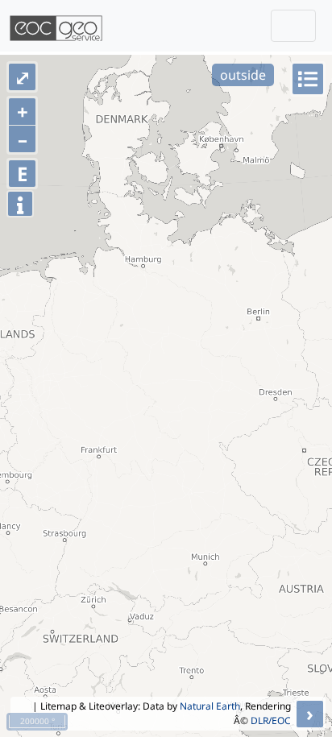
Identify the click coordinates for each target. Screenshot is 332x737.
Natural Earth (210, 706)
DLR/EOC (271, 720)
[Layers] (308, 79)
